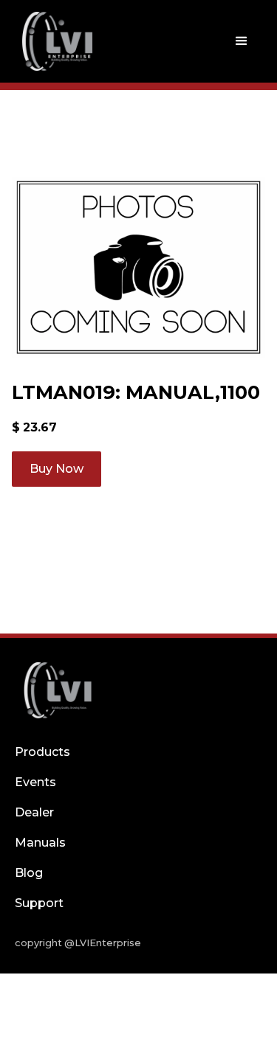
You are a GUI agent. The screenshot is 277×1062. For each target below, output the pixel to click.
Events (35, 782)
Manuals (40, 843)
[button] (241, 41)
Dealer (34, 812)
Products (42, 752)
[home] (54, 41)
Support (39, 903)
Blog (29, 873)
